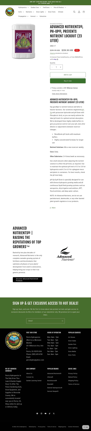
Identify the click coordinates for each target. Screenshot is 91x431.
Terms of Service (73, 384)
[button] (23, 7)
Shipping (52, 53)
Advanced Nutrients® (54, 373)
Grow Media (72, 351)
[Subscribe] (62, 320)
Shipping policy (62, 426)
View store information (59, 94)
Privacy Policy (72, 373)
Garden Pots (72, 344)
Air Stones (71, 337)
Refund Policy (72, 377)
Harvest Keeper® (52, 391)
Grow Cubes (72, 341)
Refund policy (32, 426)
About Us (29, 373)
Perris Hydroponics (22, 426)
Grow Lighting (72, 348)
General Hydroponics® (54, 388)
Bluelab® (50, 384)
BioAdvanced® (52, 380)
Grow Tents (72, 355)
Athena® (50, 377)
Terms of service (51, 426)
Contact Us (30, 377)
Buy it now (68, 81)
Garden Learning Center (34, 380)
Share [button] (54, 208)
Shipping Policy (73, 380)
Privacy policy (41, 426)
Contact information (73, 426)
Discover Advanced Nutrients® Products (27, 280)
